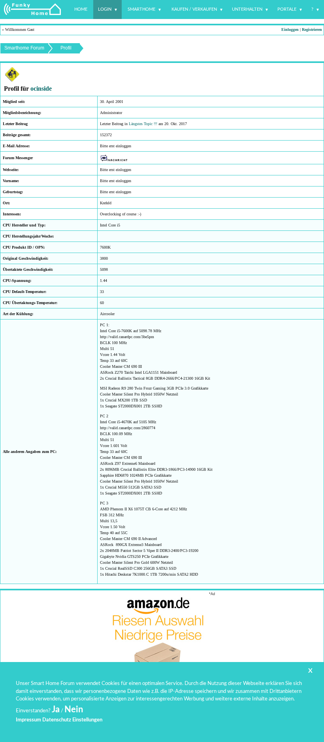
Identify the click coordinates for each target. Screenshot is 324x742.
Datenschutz (56, 720)
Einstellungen (87, 720)
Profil (66, 48)
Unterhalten (247, 9)
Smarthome (141, 9)
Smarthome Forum (24, 48)
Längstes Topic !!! (143, 124)
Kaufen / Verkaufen (194, 9)
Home (80, 9)
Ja (56, 709)
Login (104, 9)
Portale (286, 9)
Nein (73, 709)
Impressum (28, 720)
